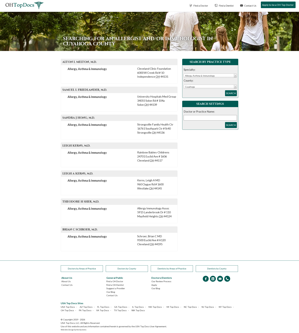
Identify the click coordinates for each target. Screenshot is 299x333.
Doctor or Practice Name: (199, 111)
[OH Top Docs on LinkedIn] (213, 279)
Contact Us (250, 5)
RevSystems (81, 330)
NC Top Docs (190, 307)
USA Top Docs (68, 307)
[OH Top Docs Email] (220, 279)
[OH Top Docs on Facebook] (206, 279)
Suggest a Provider (115, 288)
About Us (66, 281)
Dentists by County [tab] (216, 268)
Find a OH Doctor (114, 281)
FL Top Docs (103, 307)
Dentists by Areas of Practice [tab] (172, 268)
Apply (154, 285)
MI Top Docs (173, 307)
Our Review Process (161, 281)
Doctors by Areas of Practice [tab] (82, 268)
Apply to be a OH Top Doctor (278, 4)
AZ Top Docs (86, 307)
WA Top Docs (138, 310)
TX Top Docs (120, 310)
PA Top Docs (85, 310)
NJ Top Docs (208, 307)
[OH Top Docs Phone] (227, 279)
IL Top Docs (138, 307)
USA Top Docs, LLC (70, 323)
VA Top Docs (102, 310)
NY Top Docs (225, 307)
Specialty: (189, 69)
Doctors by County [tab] (127, 268)
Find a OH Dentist (115, 285)
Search (231, 93)
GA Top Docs (120, 307)
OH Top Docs (67, 310)
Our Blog (110, 292)
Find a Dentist (226, 5)
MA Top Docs (155, 307)
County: (188, 80)
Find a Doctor (200, 5)
